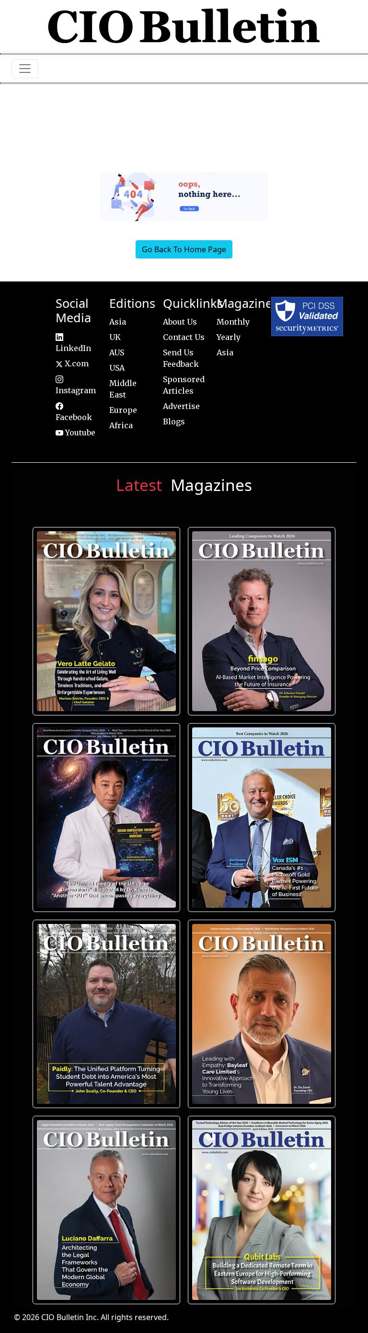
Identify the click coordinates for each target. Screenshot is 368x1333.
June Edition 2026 (106, 1013)
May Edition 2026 (107, 1210)
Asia (117, 322)
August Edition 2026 (106, 621)
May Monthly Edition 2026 (262, 1013)
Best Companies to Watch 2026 (262, 817)
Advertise (181, 406)
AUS (116, 352)
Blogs (174, 421)
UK (115, 337)
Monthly (233, 322)
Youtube (79, 432)
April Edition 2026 (261, 1210)
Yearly (229, 337)
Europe (123, 410)
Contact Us (184, 337)
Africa (121, 425)
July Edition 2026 (106, 817)
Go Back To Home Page (184, 249)
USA (117, 368)
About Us (180, 322)
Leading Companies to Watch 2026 (262, 621)
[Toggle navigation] (25, 68)
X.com (76, 363)
